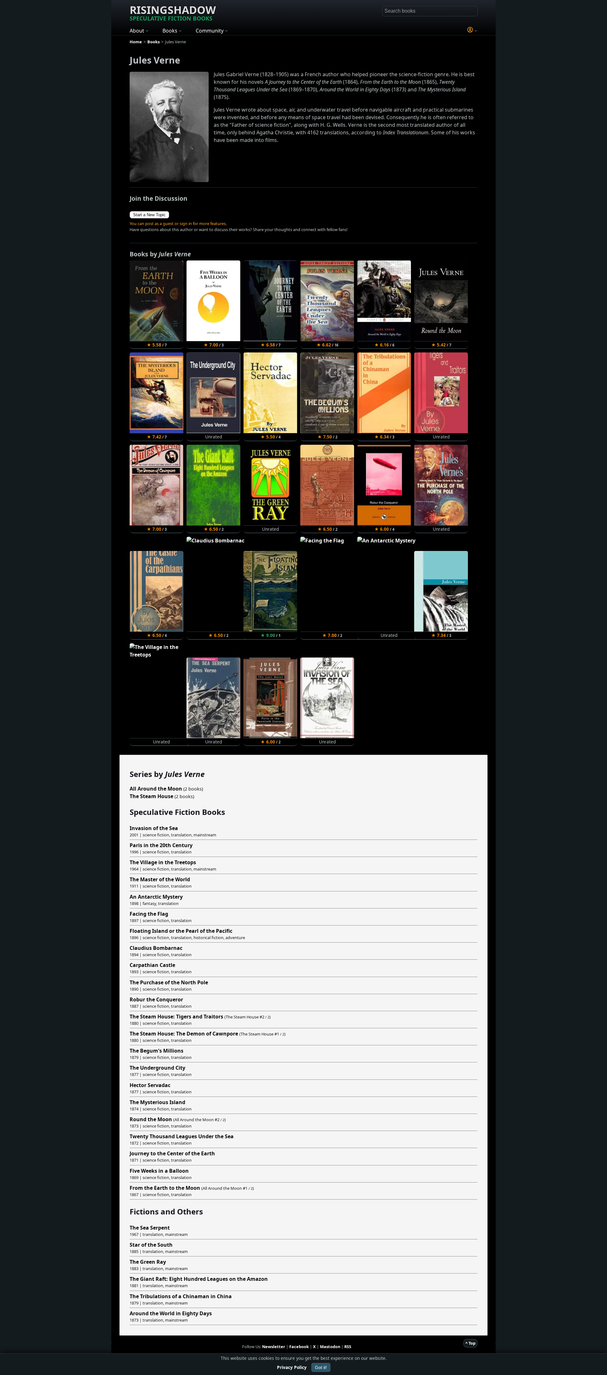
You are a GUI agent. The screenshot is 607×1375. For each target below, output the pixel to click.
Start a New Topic (149, 214)
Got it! (321, 1367)
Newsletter (273, 1346)
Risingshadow (173, 12)
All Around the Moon (156, 788)
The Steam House (151, 796)
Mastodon (330, 1346)
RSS (347, 1346)
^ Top (470, 1343)
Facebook (299, 1346)
